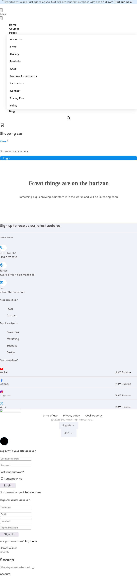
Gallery (14, 54)
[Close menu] (1, 18)
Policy (13, 105)
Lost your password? (12, 472)
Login (6, 158)
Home (13, 24)
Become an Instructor (23, 76)
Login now (31, 541)
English (66, 425)
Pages (13, 32)
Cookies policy (93, 415)
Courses (14, 28)
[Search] (33, 568)
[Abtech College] (10, 411)
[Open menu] (1, 10)
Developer (13, 332)
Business (12, 345)
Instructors (17, 83)
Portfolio (15, 61)
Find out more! (123, 2)
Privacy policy (71, 415)
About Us (16, 39)
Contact (15, 90)
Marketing (13, 338)
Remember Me (13, 478)
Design (11, 352)
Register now (33, 492)
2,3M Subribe (123, 372)
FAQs (13, 68)
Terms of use (49, 415)
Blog (12, 111)
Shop (13, 46)
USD (66, 433)
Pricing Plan (17, 98)
